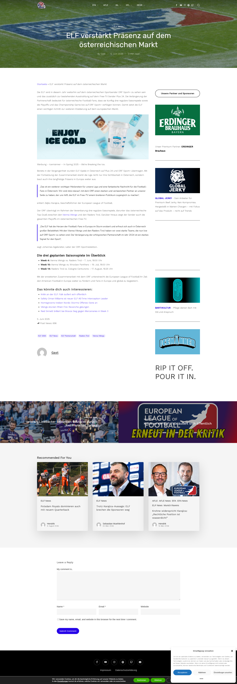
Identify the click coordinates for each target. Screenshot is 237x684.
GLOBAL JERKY (163, 198)
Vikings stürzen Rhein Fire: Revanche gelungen (65, 307)
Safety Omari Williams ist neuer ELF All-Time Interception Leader (74, 298)
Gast (103, 53)
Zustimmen (141, 680)
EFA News (182, 501)
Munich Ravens (171, 505)
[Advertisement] (177, 107)
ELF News (118, 26)
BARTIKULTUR (163, 307)
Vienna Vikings (70, 214)
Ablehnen (202, 672)
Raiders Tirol (84, 336)
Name (60, 606)
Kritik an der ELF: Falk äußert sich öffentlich (63, 294)
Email (102, 606)
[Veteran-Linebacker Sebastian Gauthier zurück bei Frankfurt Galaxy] (59, 422)
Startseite (42, 84)
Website (145, 606)
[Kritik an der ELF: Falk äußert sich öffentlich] (177, 422)
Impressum (105, 670)
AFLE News (165, 501)
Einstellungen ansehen (223, 672)
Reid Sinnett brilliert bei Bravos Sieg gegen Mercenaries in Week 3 (74, 311)
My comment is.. (65, 569)
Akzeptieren (182, 672)
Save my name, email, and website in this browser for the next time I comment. (98, 619)
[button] (232, 651)
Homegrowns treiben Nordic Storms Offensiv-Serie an (69, 302)
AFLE (155, 501)
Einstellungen (62, 681)
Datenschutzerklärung (126, 670)
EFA (174, 501)
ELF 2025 (42, 336)
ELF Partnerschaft (68, 336)
